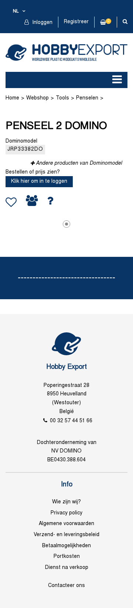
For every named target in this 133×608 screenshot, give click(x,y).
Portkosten (67, 556)
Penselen (87, 98)
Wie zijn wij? (66, 502)
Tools (62, 98)
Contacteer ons (66, 585)
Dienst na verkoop (66, 567)
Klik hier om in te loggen (39, 181)
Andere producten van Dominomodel (79, 163)
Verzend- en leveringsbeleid (66, 534)
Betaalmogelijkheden (66, 546)
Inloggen (41, 22)
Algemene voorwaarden (66, 523)
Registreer (76, 22)
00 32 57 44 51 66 (71, 421)
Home (12, 98)
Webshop (37, 98)
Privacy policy (66, 513)
